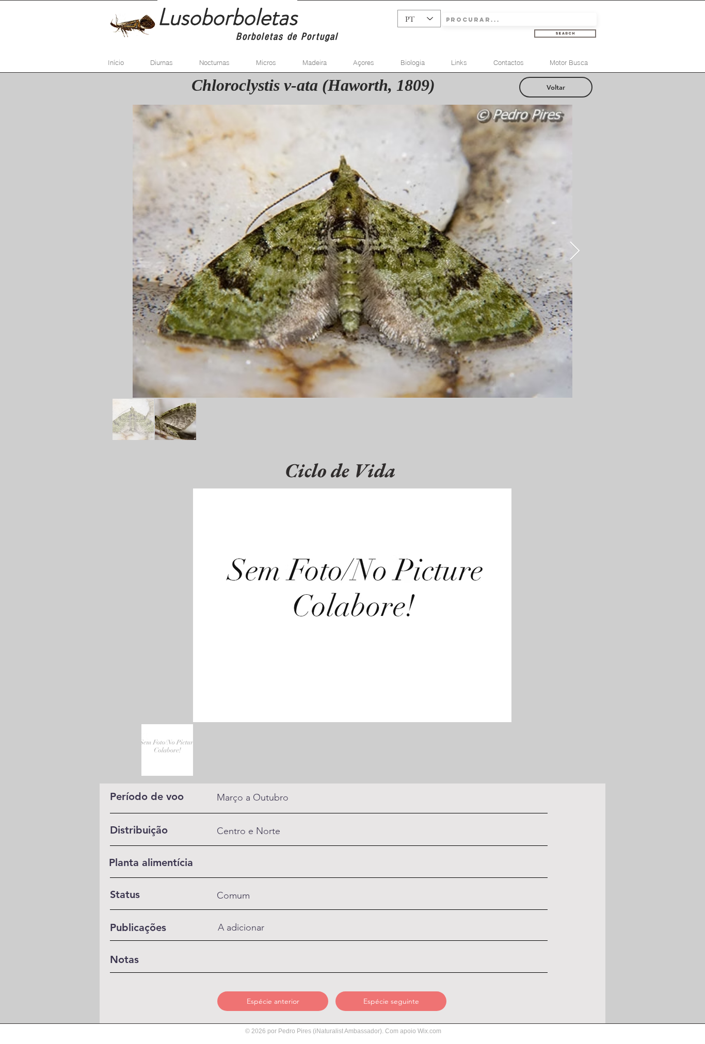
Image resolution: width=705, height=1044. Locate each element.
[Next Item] (575, 251)
